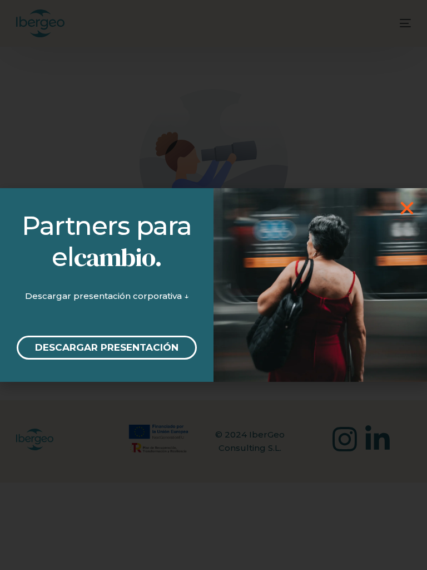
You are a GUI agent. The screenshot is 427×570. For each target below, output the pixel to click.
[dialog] (213, 285)
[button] (407, 208)
